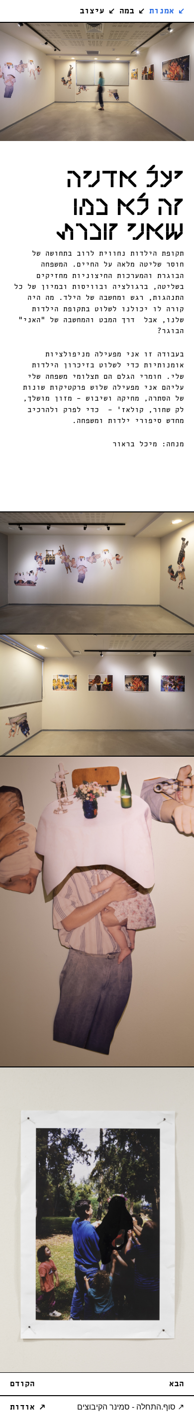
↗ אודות (27, 1407)
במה (131, 11)
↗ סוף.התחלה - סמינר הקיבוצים (130, 1407)
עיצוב (97, 11)
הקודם (22, 1384)
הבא (176, 1384)
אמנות (166, 11)
